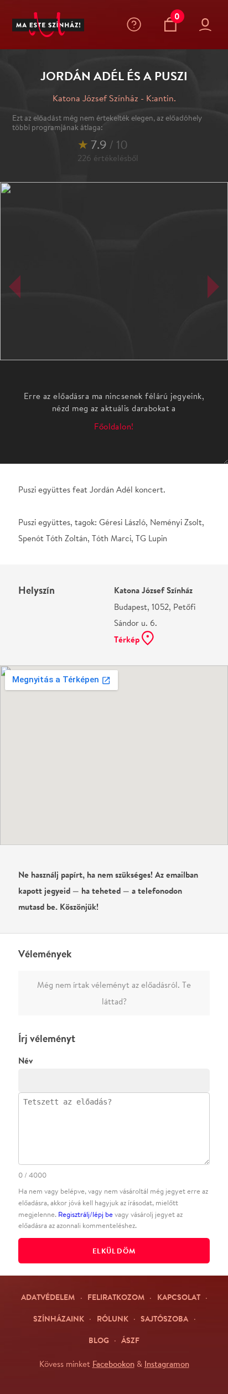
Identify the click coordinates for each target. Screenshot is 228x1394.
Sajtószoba (164, 1318)
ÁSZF (130, 1340)
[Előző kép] (14, 286)
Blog (99, 1340)
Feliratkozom (115, 1297)
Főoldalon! (113, 426)
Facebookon (113, 1363)
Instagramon (166, 1363)
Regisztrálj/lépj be (85, 1214)
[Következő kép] (213, 286)
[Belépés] (207, 25)
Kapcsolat (178, 1297)
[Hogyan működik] (136, 24)
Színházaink (58, 1318)
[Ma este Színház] (48, 25)
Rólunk (112, 1318)
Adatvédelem (48, 1297)
